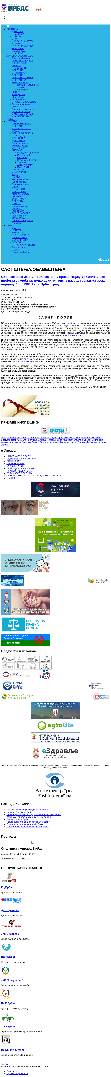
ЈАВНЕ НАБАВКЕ (15, 463)
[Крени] (33, 843)
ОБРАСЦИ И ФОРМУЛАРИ (20, 468)
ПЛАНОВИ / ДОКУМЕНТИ (19, 471)
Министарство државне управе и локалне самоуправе (33, 814)
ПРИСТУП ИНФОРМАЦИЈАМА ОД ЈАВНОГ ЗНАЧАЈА (33, 476)
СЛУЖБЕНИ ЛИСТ (16, 466)
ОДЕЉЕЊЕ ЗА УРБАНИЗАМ (21, 459)
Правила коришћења (17, 1073)
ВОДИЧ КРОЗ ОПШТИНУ (19, 473)
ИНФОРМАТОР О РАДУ (18, 456)
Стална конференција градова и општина (27, 810)
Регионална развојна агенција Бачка (24, 824)
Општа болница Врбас (17, 819)
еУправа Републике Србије (20, 812)
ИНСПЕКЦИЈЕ (14, 461)
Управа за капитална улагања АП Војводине (28, 817)
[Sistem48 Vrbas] (55, 433)
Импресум (11, 1071)
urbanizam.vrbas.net (72, 335)
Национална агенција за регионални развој (28, 822)
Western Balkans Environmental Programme (27, 827)
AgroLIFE (11, 478)
